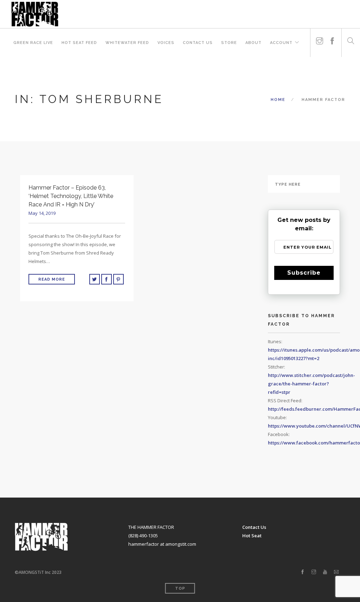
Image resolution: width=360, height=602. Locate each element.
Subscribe (304, 272)
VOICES (166, 42)
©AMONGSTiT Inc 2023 (38, 572)
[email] (336, 572)
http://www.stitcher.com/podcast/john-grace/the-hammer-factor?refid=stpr (311, 383)
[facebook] (332, 38)
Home (278, 99)
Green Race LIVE (33, 42)
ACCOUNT (281, 42)
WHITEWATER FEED (127, 42)
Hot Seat (252, 535)
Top (180, 588)
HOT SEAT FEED (79, 42)
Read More (51, 279)
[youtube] (325, 572)
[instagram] (319, 38)
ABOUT (253, 42)
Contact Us (198, 42)
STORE (229, 42)
